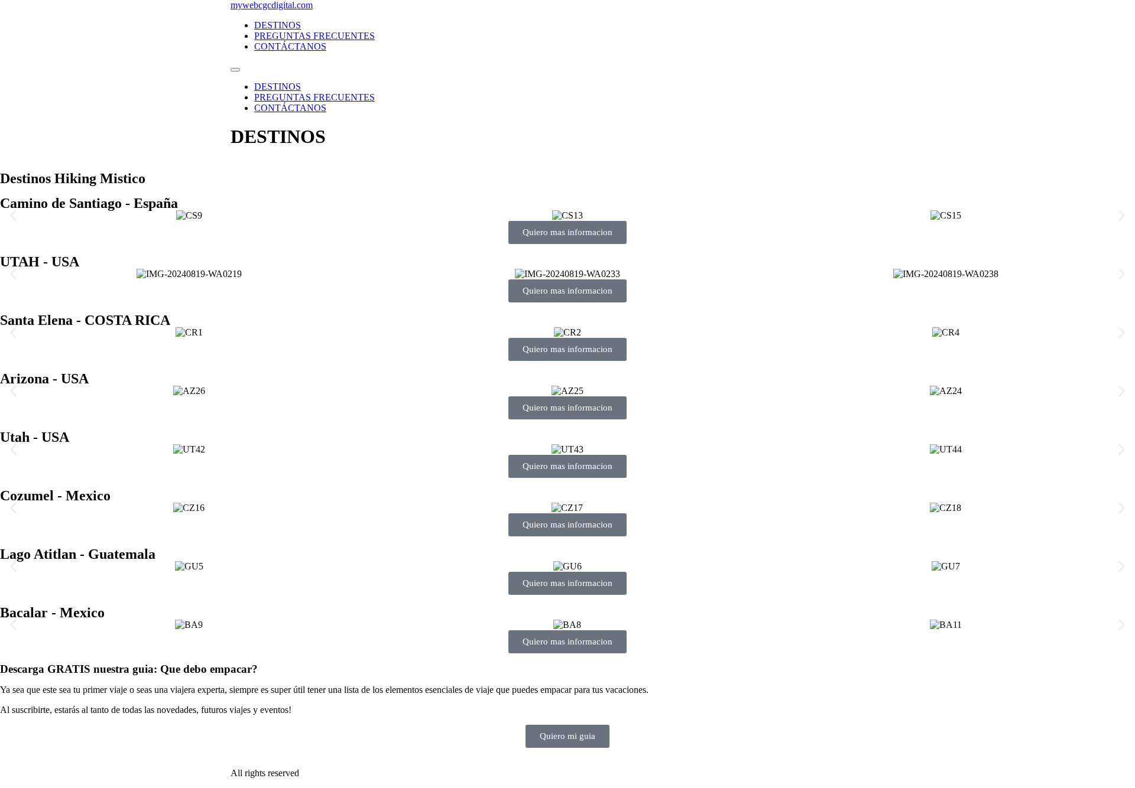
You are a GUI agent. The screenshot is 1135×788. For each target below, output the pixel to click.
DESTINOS (277, 25)
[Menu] (235, 69)
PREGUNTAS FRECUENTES (314, 36)
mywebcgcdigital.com (272, 5)
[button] (13, 215)
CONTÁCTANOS (290, 46)
